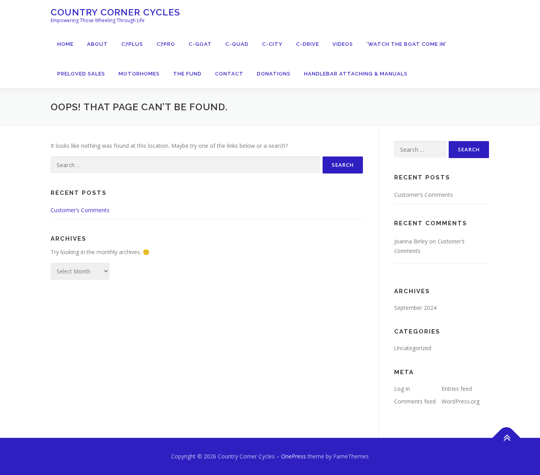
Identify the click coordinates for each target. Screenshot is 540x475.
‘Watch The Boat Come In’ (406, 44)
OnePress (293, 456)
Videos (342, 44)
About (97, 44)
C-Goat (200, 44)
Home (65, 44)
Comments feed (415, 401)
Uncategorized (412, 348)
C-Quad (237, 44)
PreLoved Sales (81, 74)
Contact (229, 74)
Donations (274, 74)
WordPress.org (461, 401)
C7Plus (132, 44)
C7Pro (166, 44)
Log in (402, 388)
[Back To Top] (507, 438)
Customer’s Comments (80, 210)
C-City (272, 44)
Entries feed (457, 388)
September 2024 (415, 307)
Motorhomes (139, 74)
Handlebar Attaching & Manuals (356, 74)
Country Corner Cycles (115, 12)
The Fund (187, 74)
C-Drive (307, 44)
